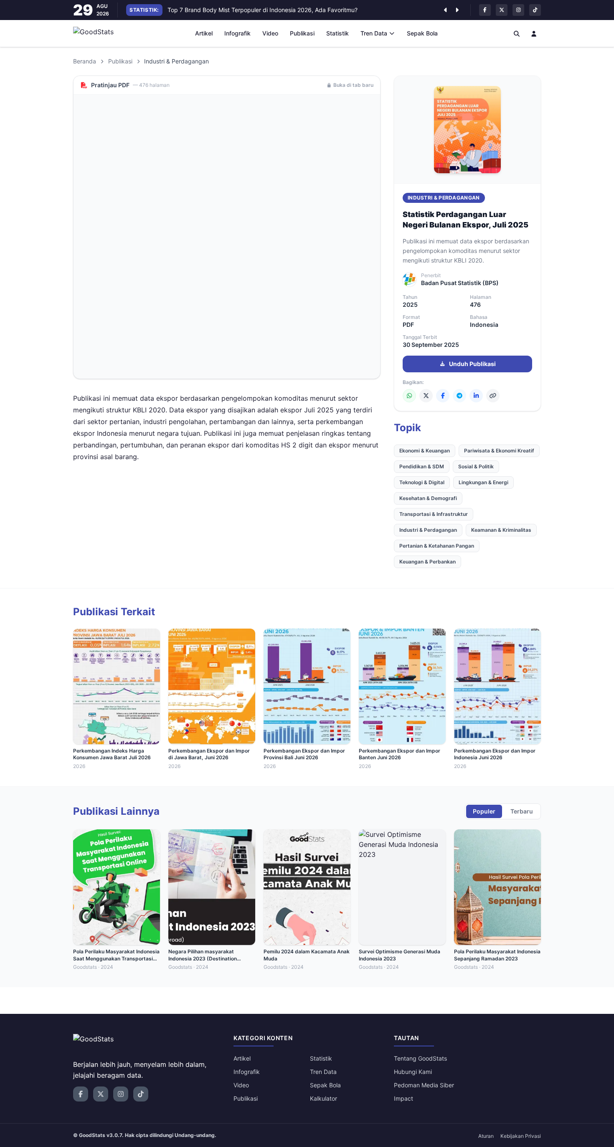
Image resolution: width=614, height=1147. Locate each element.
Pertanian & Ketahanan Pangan (436, 546)
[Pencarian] (517, 33)
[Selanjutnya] (457, 10)
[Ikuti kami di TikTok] (535, 10)
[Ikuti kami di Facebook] (485, 10)
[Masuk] (534, 33)
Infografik (237, 33)
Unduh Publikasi (472, 363)
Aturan (486, 1136)
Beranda (84, 61)
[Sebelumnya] (445, 10)
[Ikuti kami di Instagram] (518, 10)
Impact (403, 1098)
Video (270, 33)
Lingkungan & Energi (483, 482)
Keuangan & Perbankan (427, 561)
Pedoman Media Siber (424, 1085)
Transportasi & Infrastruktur (433, 514)
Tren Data (373, 33)
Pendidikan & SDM (421, 466)
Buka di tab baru (353, 85)
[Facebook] (442, 395)
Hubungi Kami (413, 1071)
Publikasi (302, 33)
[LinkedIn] (476, 395)
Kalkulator (323, 1098)
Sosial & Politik (476, 466)
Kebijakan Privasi (520, 1136)
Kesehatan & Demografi (428, 498)
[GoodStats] (98, 33)
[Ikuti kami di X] (501, 10)
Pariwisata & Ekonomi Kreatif (499, 450)
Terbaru (521, 811)
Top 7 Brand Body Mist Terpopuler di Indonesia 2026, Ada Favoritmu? (262, 9)
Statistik (337, 33)
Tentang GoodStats (420, 1058)
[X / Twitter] (426, 395)
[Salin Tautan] (493, 395)
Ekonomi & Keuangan (424, 450)
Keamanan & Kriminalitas (501, 530)
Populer (484, 811)
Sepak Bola (422, 33)
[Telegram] (459, 395)
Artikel (204, 33)
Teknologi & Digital (421, 482)
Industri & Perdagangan (444, 198)
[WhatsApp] (409, 395)
